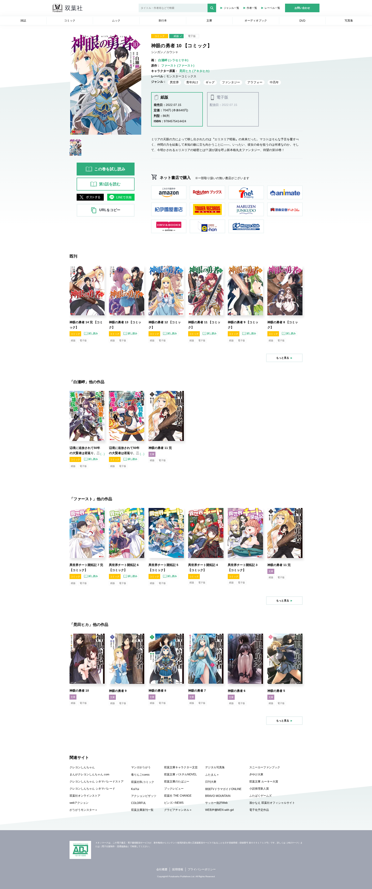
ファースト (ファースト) (177, 65)
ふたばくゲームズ (260, 795)
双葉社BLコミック (142, 782)
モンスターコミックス (181, 76)
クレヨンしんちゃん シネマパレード (92, 788)
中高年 (274, 82)
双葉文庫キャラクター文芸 (181, 767)
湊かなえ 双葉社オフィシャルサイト (272, 802)
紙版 (176, 36)
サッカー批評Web (216, 802)
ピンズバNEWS (174, 802)
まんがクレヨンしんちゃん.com (89, 774)
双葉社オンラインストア (85, 795)
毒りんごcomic (140, 774)
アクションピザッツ (143, 796)
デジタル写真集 (215, 767)
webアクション (79, 802)
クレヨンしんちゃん (82, 767)
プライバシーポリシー (202, 869)
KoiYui (135, 789)
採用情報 (177, 869)
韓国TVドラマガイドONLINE (223, 789)
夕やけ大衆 (256, 774)
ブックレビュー (174, 788)
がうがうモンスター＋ (84, 809)
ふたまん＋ (212, 774)
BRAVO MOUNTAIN (217, 796)
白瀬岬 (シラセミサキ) (173, 60)
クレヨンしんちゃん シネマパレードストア (97, 781)
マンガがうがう (141, 767)
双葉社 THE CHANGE (178, 795)
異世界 (174, 82)
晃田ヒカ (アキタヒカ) (194, 71)
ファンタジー (231, 82)
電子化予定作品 (259, 809)
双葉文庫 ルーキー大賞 (263, 781)
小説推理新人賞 (259, 788)
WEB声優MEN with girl (219, 809)
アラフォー (254, 82)
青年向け (192, 82)
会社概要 (161, 869)
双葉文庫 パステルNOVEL (180, 774)
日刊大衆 (210, 781)
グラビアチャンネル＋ (178, 809)
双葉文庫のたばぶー (176, 781)
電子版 (192, 36)
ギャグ (210, 82)
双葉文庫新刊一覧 (142, 809)
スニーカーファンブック (264, 767)
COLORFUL (138, 803)
